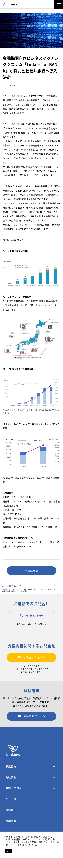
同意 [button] (8, 851)
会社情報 (10, 777)
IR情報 (9, 810)
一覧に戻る (31, 570)
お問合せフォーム (34, 657)
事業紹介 (10, 766)
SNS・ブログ (13, 788)
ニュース (10, 799)
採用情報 (10, 821)
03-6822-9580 (34, 615)
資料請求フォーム (34, 716)
